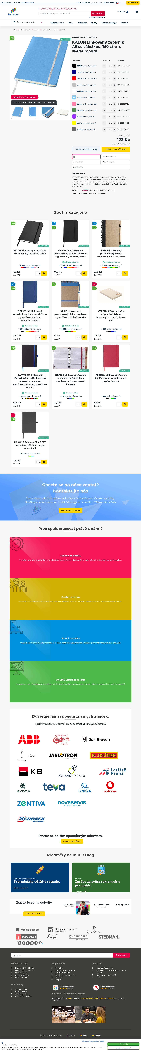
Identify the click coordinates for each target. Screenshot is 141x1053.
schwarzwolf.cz (21, 989)
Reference (82, 23)
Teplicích (102, 998)
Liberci (110, 998)
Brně (69, 998)
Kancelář (36, 30)
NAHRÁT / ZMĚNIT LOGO (24, 97)
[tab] (86, 156)
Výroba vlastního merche (66, 975)
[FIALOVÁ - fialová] (74, 116)
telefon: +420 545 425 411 (25, 970)
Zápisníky (63, 30)
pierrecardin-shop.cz (23, 996)
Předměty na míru (63, 973)
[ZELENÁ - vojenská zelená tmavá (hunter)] (74, 110)
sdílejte (97, 1035)
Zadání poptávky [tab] (109, 162)
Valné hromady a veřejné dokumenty (111, 970)
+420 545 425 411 (83, 2)
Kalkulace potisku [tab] (109, 157)
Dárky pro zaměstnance (65, 970)
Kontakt (124, 23)
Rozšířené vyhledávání (97, 17)
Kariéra (99, 973)
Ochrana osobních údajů (106, 975)
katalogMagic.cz (21, 991)
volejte (72, 1035)
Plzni (96, 998)
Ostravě (89, 998)
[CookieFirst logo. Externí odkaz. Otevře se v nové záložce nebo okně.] (2, 1043)
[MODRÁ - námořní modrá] (74, 72)
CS (120, 3)
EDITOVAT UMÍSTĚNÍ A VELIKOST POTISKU (33, 103)
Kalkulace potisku (85, 149)
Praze (83, 998)
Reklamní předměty (26, 22)
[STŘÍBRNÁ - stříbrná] (74, 85)
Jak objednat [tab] (78, 162)
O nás (70, 23)
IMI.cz (15, 30)
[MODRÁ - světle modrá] (74, 97)
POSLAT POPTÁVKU (72, 841)
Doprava (59, 980)
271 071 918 (103, 904)
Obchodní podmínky (105, 968)
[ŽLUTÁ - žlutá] (74, 123)
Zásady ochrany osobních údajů (93, 1041)
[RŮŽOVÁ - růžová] (74, 104)
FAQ (98, 977)
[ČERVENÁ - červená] (74, 78)
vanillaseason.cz (21, 994)
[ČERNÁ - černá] (74, 66)
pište (84, 1035)
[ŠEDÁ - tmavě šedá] (74, 129)
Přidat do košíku (114, 149)
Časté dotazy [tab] (78, 167)
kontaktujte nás (71, 510)
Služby (94, 23)
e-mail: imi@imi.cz (22, 975)
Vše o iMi (59, 968)
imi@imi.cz (109, 2)
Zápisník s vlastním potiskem (84, 37)
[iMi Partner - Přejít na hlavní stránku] (13, 11)
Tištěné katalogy (109, 23)
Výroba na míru (57, 23)
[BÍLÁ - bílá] (74, 91)
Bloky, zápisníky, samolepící (49, 30)
